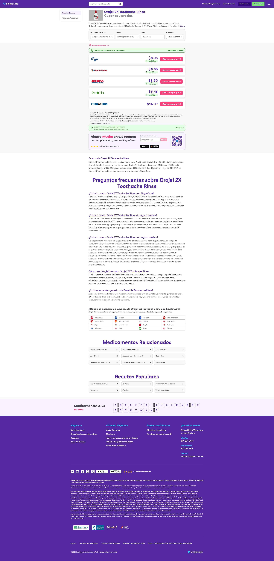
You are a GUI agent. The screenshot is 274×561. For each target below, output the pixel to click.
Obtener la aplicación (211, 4)
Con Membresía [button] (152, 61)
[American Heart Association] (126, 527)
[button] (99, 45)
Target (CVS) (99, 321)
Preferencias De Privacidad (134, 543)
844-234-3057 (187, 441)
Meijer (121, 328)
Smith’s (145, 321)
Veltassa (126, 384)
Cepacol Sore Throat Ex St (133, 356)
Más (181, 26)
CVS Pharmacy (172, 317)
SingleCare (80, 552)
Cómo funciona (229, 4)
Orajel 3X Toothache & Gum (134, 362)
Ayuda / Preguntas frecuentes (119, 442)
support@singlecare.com (192, 456)
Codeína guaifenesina (98, 384)
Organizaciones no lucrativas (84, 434)
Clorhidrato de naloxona (165, 384)
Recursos (75, 438)
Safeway (170, 325)
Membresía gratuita (175, 50)
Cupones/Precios (68, 13)
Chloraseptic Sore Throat (100, 362)
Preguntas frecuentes (70, 18)
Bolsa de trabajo (78, 442)
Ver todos (78, 409)
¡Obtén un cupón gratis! (171, 59)
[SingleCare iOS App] (102, 471)
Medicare (110, 434)
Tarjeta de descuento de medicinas (122, 438)
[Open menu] (269, 4)
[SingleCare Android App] (115, 471)
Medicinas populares (156, 430)
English (73, 543)
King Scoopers (124, 321)
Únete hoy (179, 128)
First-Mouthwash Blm (131, 349)
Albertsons (98, 328)
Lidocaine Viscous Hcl (98, 349)
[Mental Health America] (112, 527)
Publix (145, 328)
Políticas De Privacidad (111, 543)
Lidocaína (94, 390)
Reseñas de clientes (115, 445)
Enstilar (126, 390)
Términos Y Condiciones (89, 543)
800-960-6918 (187, 448)
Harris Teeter (123, 325)
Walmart (146, 317)
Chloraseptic (161, 362)
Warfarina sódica (162, 390)
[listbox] (102, 35)
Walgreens (98, 317)
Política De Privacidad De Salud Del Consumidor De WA (170, 543)
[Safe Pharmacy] (81, 527)
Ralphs (145, 325)
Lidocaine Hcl (161, 349)
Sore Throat (94, 356)
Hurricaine (160, 356)
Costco (169, 328)
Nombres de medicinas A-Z (159, 434)
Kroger (121, 317)
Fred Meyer (171, 321)
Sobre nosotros (77, 430)
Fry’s (96, 325)
